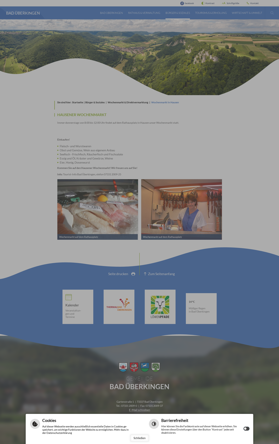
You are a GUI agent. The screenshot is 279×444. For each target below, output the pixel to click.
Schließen (140, 438)
